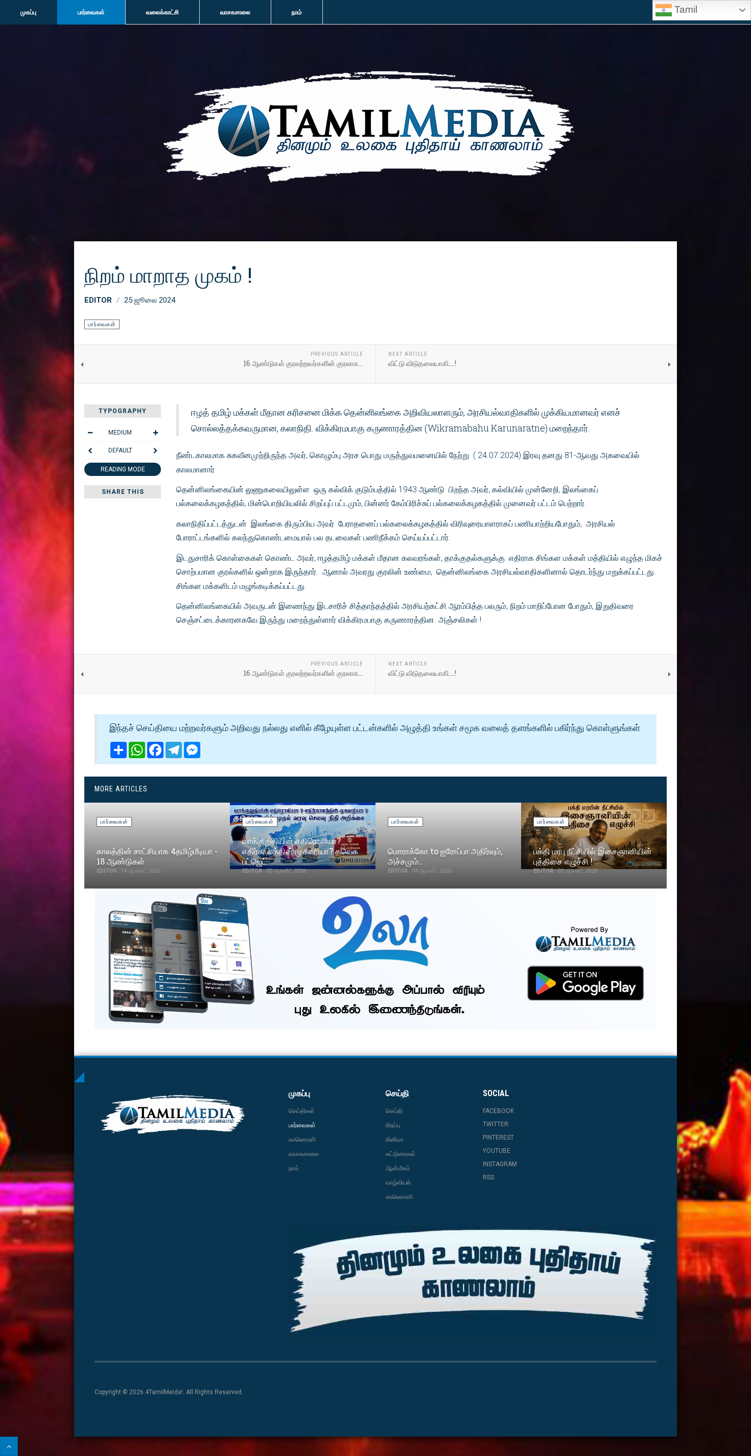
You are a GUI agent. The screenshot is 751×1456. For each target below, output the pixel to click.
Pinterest (498, 1137)
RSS (488, 1177)
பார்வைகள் (91, 12)
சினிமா (395, 1139)
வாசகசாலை (235, 12)
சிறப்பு (393, 1125)
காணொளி (302, 1139)
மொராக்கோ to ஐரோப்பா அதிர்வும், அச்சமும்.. (445, 856)
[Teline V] (375, 131)
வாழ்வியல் (398, 1182)
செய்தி (394, 1110)
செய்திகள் (302, 1110)
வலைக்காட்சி (162, 12)
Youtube (496, 1150)
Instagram (500, 1164)
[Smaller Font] (90, 432)
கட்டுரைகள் (400, 1153)
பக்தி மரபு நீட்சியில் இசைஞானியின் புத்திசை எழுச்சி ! (592, 856)
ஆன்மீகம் (398, 1168)
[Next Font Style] (155, 450)
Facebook (498, 1110)
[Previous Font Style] (90, 450)
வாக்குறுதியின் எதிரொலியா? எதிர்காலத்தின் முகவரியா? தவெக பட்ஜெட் (300, 851)
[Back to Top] (9, 1446)
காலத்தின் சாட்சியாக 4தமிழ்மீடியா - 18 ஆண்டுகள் (157, 856)
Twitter (495, 1124)
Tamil (684, 9)
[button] (634, 815)
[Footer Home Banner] (472, 1281)
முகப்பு (28, 12)
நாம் (297, 12)
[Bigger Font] (155, 432)
